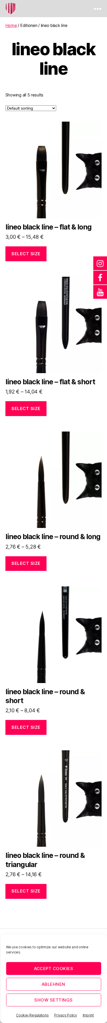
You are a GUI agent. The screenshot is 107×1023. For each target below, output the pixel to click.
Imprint (88, 1015)
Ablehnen (53, 984)
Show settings (53, 1000)
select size (26, 253)
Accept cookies (53, 968)
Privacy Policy (65, 1015)
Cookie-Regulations (32, 1015)
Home (11, 25)
